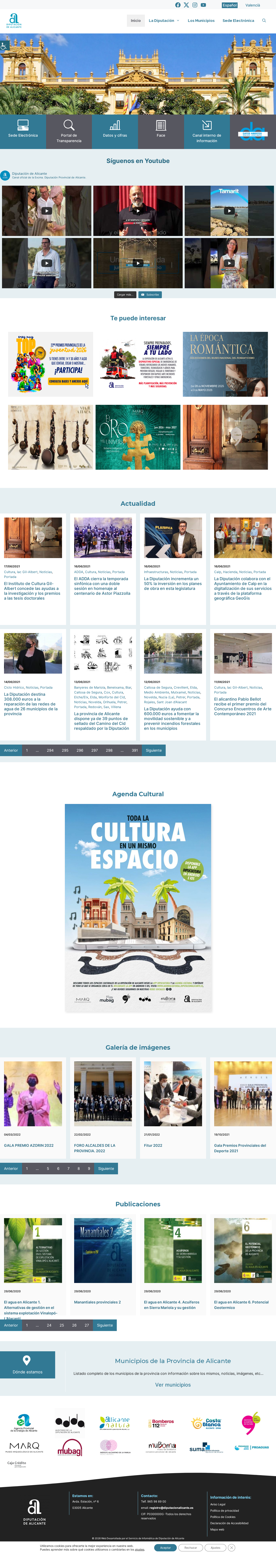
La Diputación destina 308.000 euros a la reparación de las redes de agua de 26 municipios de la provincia (31, 704)
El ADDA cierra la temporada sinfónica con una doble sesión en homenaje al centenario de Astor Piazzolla (102, 586)
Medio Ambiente (156, 692)
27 (87, 1325)
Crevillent (181, 687)
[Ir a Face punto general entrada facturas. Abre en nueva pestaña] (161, 132)
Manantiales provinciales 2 (97, 1302)
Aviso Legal (217, 1504)
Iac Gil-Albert (27, 572)
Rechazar (190, 1547)
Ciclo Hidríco (14, 687)
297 (94, 750)
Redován (95, 707)
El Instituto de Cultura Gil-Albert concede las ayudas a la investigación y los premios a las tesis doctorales (32, 591)
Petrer (121, 702)
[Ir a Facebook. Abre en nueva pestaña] (178, 5)
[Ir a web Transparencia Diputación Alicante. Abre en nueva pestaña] (69, 132)
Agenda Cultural (138, 794)
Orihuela (109, 702)
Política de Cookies (222, 1517)
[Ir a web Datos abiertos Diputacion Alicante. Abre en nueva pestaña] (253, 132)
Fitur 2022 (153, 1145)
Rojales (149, 702)
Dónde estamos (27, 1372)
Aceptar (165, 1547)
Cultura (9, 572)
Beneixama (115, 687)
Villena (116, 707)
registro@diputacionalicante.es (171, 1507)
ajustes (139, 1549)
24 (49, 1325)
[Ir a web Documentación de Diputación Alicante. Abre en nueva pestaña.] (115, 132)
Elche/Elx (81, 697)
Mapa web (217, 1529)
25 (62, 1325)
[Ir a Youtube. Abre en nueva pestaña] (203, 5)
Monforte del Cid (112, 697)
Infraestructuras (156, 572)
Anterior (11, 750)
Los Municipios (201, 20)
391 (135, 750)
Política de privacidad (224, 1510)
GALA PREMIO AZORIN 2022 (29, 1145)
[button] (264, 21)
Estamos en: (82, 1496)
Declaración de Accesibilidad (229, 1523)
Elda (93, 697)
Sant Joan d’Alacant (172, 702)
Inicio (136, 20)
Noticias (45, 572)
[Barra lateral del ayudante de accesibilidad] (5, 45)
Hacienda (230, 572)
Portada (10, 577)
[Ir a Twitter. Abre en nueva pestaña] (186, 5)
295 (65, 750)
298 (109, 750)
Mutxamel (178, 692)
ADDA (78, 572)
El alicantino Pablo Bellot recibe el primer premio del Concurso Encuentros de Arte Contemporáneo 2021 (243, 706)
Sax (106, 707)
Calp (217, 572)
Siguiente (154, 750)
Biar (128, 687)
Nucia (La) (166, 697)
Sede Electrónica (238, 20)
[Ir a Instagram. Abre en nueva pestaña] (195, 5)
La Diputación (161, 20)
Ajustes (215, 1547)
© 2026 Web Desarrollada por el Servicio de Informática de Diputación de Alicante (138, 1538)
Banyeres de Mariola (89, 687)
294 (50, 750)
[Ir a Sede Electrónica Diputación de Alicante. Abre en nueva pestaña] (23, 132)
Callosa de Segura (88, 692)
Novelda (94, 702)
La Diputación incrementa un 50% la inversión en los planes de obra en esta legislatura (173, 583)
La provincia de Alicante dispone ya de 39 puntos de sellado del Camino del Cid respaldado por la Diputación (101, 721)
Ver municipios (173, 1385)
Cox (107, 692)
